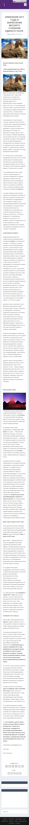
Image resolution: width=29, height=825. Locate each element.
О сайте (18, 823)
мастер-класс (23, 821)
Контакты (11, 823)
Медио (16, 821)
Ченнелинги (4, 821)
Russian (17, 1)
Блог (24, 819)
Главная (5, 819)
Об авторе (11, 819)
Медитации (18, 819)
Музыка (11, 821)
